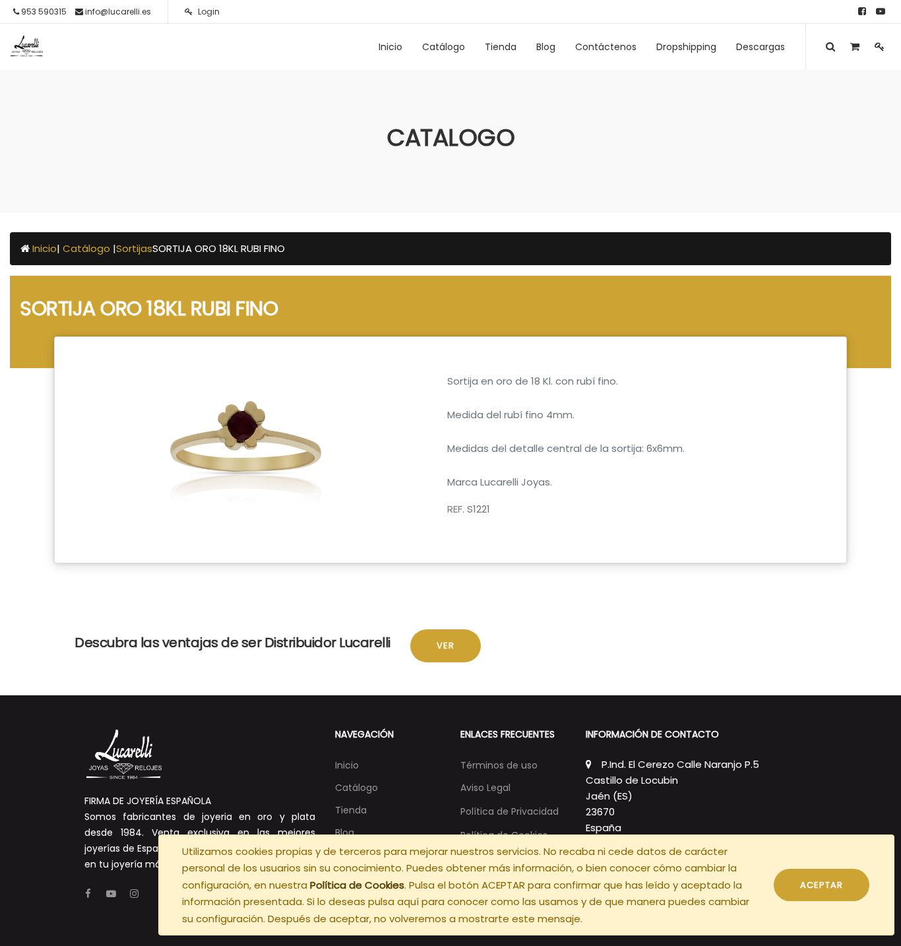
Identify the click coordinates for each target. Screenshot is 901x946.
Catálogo (88, 248)
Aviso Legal (485, 787)
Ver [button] (445, 645)
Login (208, 11)
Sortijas (134, 248)
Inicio (44, 248)
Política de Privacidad (509, 811)
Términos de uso (499, 765)
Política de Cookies (357, 885)
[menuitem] (390, 46)
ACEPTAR (821, 885)
